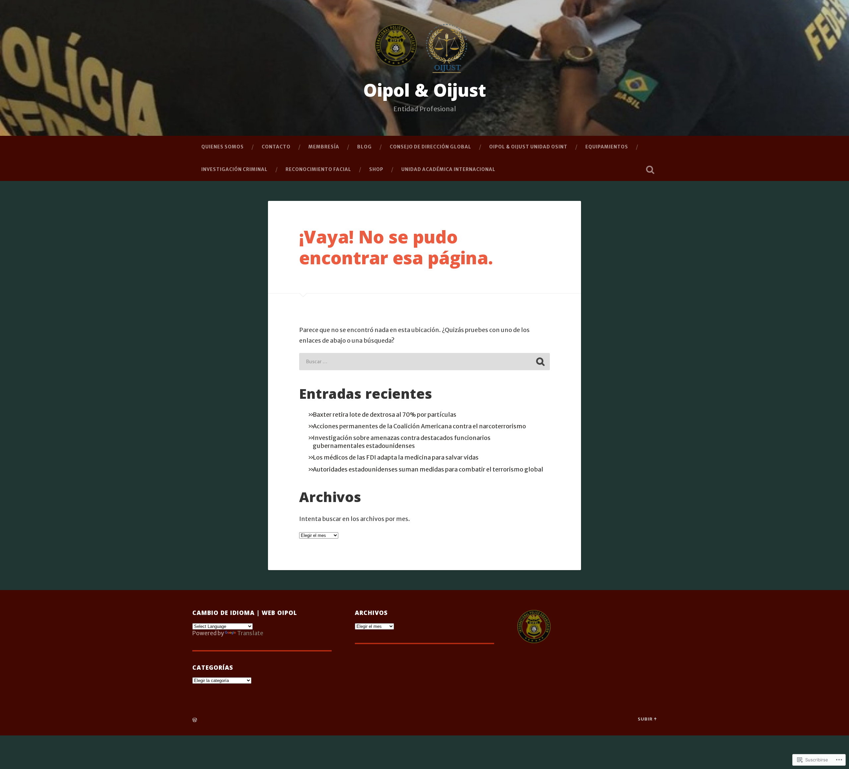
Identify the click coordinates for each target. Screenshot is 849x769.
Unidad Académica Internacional (448, 169)
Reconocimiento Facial (318, 169)
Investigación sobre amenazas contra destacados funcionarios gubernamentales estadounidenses (401, 441)
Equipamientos (606, 147)
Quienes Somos (222, 147)
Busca (650, 169)
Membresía (323, 147)
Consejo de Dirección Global (430, 147)
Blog (364, 147)
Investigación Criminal (234, 169)
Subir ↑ (647, 719)
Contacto (276, 147)
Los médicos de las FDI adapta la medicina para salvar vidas (396, 457)
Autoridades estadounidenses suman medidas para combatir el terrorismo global (428, 469)
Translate (250, 633)
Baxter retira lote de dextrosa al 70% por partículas (384, 414)
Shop (376, 169)
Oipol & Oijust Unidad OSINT (528, 147)
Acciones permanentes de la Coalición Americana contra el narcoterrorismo (419, 426)
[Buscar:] (424, 361)
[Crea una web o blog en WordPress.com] (194, 720)
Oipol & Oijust (424, 90)
